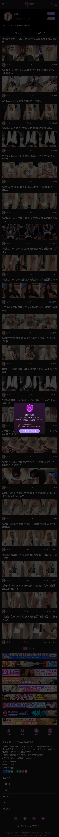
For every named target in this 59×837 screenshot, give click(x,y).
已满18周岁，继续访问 (29, 431)
